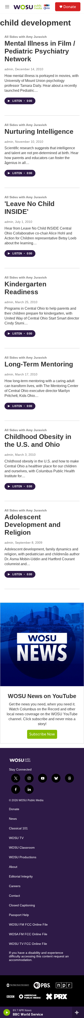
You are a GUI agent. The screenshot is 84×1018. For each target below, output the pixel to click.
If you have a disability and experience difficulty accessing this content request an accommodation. (39, 956)
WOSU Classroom (22, 847)
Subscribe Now (42, 734)
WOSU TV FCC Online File (28, 944)
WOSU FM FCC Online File (28, 924)
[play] (7, 1012)
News (13, 818)
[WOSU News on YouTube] (42, 644)
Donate (69, 7)
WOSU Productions (22, 857)
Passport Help (19, 915)
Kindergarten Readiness (25, 288)
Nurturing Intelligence (38, 131)
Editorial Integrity (21, 876)
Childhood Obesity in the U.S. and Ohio (37, 440)
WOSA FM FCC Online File (28, 934)
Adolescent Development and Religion (32, 524)
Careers (14, 886)
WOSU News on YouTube (42, 696)
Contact (14, 895)
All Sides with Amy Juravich (25, 36)
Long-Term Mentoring (38, 364)
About (13, 867)
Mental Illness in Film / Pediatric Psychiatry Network (39, 51)
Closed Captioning (22, 905)
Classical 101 (18, 828)
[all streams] (78, 1012)
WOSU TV (16, 838)
